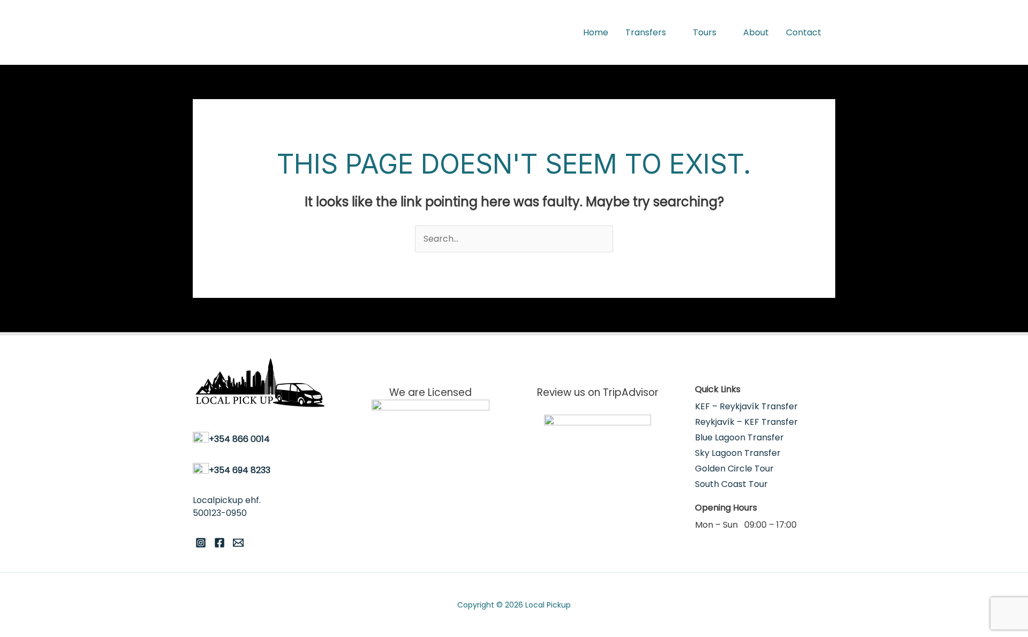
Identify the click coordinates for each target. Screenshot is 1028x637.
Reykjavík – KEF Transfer (746, 422)
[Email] (238, 543)
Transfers (645, 32)
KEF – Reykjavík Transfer (746, 406)
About (756, 32)
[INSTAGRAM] (201, 543)
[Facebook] (219, 543)
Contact (803, 32)
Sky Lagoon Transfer (738, 453)
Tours (704, 32)
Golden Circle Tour (734, 468)
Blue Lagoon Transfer (739, 437)
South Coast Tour (731, 484)
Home (595, 32)
